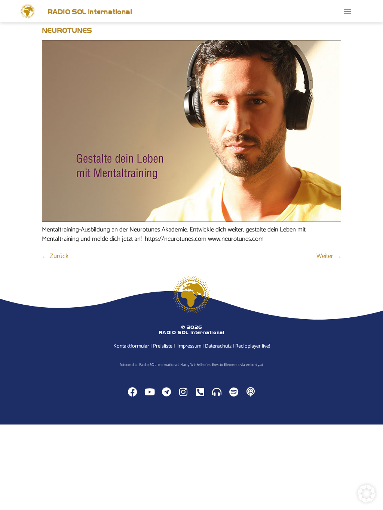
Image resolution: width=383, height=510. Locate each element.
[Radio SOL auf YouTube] (149, 391)
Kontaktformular (131, 346)
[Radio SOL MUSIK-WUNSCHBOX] (199, 391)
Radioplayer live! (252, 346)
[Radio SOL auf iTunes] (250, 391)
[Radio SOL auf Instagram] (183, 391)
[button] (347, 11)
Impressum (189, 346)
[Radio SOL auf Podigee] (216, 391)
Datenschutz (218, 346)
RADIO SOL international (90, 11)
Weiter (328, 256)
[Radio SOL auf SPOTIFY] (233, 391)
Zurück (55, 256)
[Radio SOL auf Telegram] (166, 391)
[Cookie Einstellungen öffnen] (367, 500)
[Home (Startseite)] (27, 11)
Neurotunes (67, 29)
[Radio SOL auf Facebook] (132, 391)
